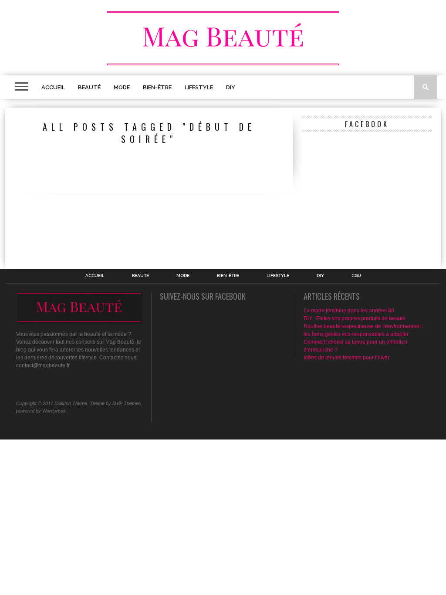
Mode (122, 87)
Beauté (89, 87)
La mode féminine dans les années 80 (349, 311)
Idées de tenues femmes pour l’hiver (346, 358)
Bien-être (157, 87)
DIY (230, 87)
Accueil (53, 87)
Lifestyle (199, 87)
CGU (356, 276)
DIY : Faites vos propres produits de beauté (354, 318)
